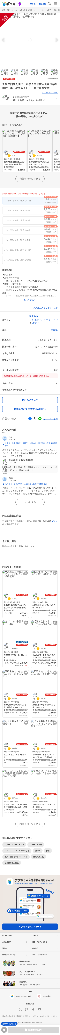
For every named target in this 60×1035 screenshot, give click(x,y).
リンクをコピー (50, 419)
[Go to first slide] (56, 40)
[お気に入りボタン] (23, 132)
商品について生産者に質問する (30, 409)
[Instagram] (27, 1009)
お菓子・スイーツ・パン (36, 10)
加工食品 (22, 10)
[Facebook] (33, 1009)
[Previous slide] (4, 40)
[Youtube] (39, 1009)
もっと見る (30, 502)
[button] (30, 99)
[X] (20, 1009)
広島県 (54, 330)
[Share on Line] (40, 418)
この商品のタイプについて (45, 308)
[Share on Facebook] (30, 418)
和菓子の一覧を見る (30, 178)
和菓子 (49, 10)
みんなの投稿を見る (50, 93)
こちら (54, 521)
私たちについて (30, 400)
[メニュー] (55, 3)
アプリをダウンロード (30, 926)
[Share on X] (34, 418)
